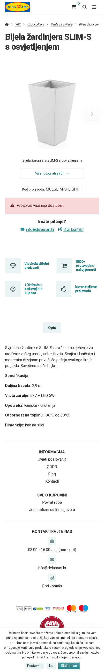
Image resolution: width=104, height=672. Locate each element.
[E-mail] (52, 559)
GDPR (52, 466)
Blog (52, 474)
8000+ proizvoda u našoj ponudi (86, 266)
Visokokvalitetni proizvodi (36, 265)
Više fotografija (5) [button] (49, 173)
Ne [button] (51, 666)
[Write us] (52, 578)
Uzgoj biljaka (35, 24)
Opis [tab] (52, 327)
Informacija (52, 452)
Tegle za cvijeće (61, 24)
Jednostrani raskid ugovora (52, 509)
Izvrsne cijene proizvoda (86, 289)
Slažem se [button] (69, 666)
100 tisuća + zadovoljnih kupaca (33, 289)
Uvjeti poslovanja (52, 459)
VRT (18, 24)
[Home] (17, 7)
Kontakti (52, 481)
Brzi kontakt (73, 229)
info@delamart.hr (40, 229)
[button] (91, 114)
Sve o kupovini (52, 495)
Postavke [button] (34, 666)
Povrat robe (52, 502)
